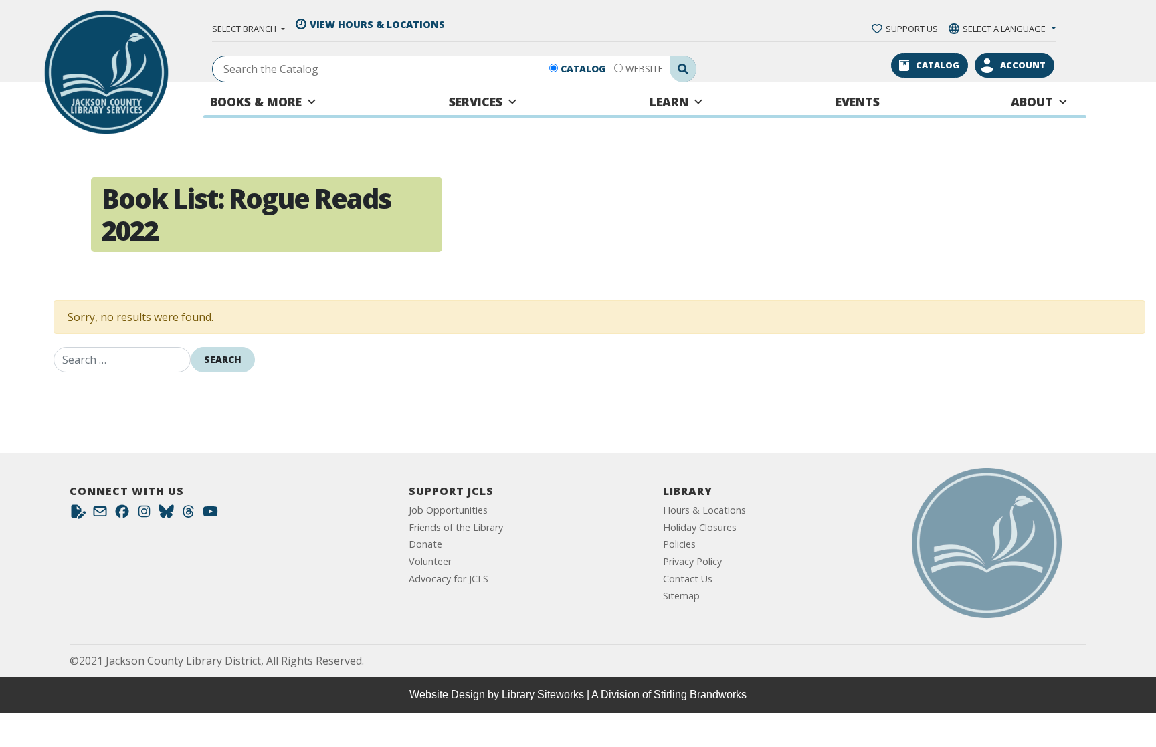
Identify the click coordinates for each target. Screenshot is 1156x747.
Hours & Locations (704, 510)
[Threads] (188, 515)
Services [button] (475, 102)
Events (858, 102)
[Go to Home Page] (986, 543)
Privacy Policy (692, 561)
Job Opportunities (448, 510)
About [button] (1032, 102)
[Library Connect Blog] (78, 515)
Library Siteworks (543, 694)
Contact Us (687, 578)
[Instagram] (144, 515)
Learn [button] (669, 102)
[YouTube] (210, 515)
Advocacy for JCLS (448, 578)
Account (1023, 65)
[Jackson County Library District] (106, 72)
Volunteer (430, 561)
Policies (679, 544)
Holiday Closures (700, 527)
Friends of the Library (456, 527)
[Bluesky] (166, 515)
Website (644, 68)
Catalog (583, 68)
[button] (248, 29)
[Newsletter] (100, 515)
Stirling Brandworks (700, 694)
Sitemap (681, 595)
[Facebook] (122, 515)
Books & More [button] (256, 102)
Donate (425, 544)
